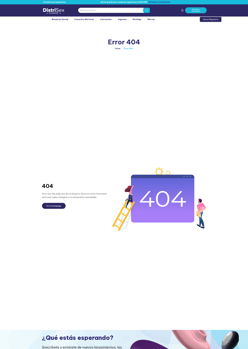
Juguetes (122, 19)
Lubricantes (106, 19)
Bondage (137, 19)
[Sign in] (182, 11)
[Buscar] (146, 10)
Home (117, 48)
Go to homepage (54, 206)
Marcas (151, 19)
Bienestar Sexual (60, 19)
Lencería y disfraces (84, 19)
